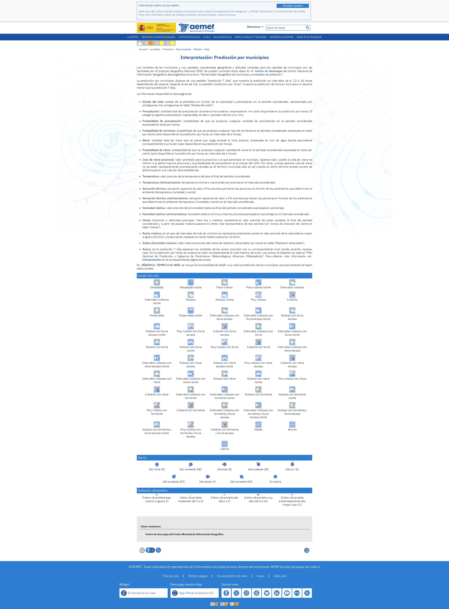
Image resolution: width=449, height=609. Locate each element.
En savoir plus (222, 37)
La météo (133, 37)
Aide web (280, 576)
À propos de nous (189, 37)
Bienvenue (253, 26)
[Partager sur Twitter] (158, 550)
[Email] (142, 552)
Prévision (168, 49)
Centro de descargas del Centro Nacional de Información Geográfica (184, 534)
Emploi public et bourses (251, 37)
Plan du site (171, 576)
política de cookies (227, 14)
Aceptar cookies (293, 5)
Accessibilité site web (232, 576)
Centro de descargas (268, 71)
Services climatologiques (158, 37)
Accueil (143, 49)
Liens (260, 576)
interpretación (151, 259)
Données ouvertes (281, 37)
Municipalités (183, 49)
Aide (206, 49)
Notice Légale (197, 576)
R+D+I (206, 37)
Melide (198, 49)
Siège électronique (309, 37)
